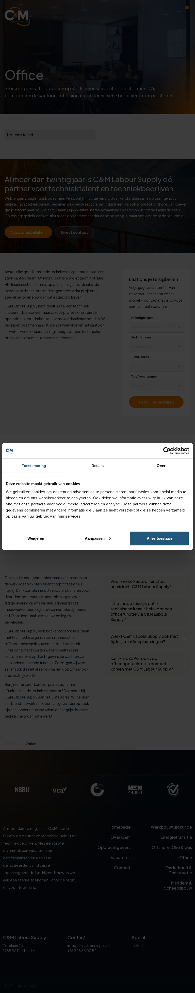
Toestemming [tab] (34, 465)
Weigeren (35, 538)
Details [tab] (97, 465)
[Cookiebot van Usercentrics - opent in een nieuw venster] (167, 451)
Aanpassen (95, 538)
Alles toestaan (159, 538)
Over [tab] (161, 465)
